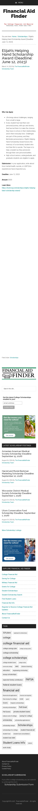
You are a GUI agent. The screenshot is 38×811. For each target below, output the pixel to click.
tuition (30, 743)
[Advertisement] (19, 92)
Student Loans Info (14, 742)
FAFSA (29, 679)
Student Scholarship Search (12, 595)
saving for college (26, 716)
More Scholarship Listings (11, 530)
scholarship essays (9, 725)
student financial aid (28, 730)
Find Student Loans (9, 599)
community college (7, 666)
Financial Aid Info (8, 603)
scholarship (7, 720)
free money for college (10, 699)
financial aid (11, 690)
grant (27, 699)
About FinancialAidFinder (11, 614)
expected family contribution (13, 680)
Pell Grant (23, 707)
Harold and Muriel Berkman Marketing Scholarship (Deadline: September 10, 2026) (18, 473)
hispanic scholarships (17, 703)
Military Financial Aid (9, 583)
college (6, 637)
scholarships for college (10, 730)
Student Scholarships (10, 591)
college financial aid (16, 643)
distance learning (26, 666)
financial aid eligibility (25, 695)
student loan (6, 734)
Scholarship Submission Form (19, 784)
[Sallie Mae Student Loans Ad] (18, 438)
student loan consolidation (22, 734)
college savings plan (10, 648)
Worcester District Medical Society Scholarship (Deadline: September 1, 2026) (17, 493)
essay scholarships (9, 674)
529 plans (7, 633)
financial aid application (10, 695)
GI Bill (21, 699)
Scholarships (14, 357)
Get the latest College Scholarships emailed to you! (17, 398)
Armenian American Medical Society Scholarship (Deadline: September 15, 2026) (17, 454)
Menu (20, 3)
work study (7, 747)
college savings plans (25, 648)
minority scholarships (9, 707)
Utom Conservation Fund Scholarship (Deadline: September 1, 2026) (19, 513)
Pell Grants (6, 712)
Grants (5, 703)
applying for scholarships (20, 633)
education (6, 670)
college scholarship (10, 653)
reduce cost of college (10, 716)
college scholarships (15, 657)
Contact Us (6, 618)
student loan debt (9, 738)
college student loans (9, 662)
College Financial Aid (9, 574)
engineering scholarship (20, 670)
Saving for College (9, 579)
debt (16, 666)
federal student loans (12, 685)
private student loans (22, 712)
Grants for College (8, 587)
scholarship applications (22, 720)
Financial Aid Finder (19, 13)
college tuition (22, 662)
